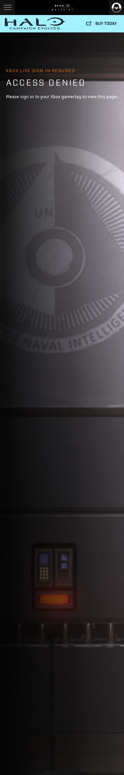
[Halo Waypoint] (62, 8)
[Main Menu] (7, 7)
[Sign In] (116, 7)
